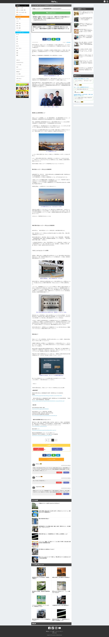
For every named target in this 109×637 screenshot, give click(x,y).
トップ (33, 5)
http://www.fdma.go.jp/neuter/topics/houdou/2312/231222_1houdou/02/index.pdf (48, 400)
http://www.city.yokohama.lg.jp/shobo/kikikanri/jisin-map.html (44, 430)
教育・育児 (18, 25)
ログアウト (18, 80)
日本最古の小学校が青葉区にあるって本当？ (81, 78)
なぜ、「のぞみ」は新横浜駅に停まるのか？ (81, 87)
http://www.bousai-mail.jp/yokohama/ (39, 426)
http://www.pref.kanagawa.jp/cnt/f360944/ (40, 408)
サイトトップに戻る (23, 5)
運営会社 (18, 71)
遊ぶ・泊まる (18, 48)
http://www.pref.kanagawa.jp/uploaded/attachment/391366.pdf (44, 415)
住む (17, 41)
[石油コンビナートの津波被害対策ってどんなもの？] (58, 39)
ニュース (19, 14)
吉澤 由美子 (69, 42)
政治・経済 (18, 18)
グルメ (17, 21)
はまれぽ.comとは (19, 62)
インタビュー (18, 30)
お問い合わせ (18, 78)
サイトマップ (18, 69)
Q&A (17, 67)
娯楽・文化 (18, 23)
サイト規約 (18, 73)
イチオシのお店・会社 (22, 12)
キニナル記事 (20, 7)
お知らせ (18, 60)
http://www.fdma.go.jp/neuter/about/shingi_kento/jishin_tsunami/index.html (47, 395)
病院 (17, 50)
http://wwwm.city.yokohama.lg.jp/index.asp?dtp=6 (42, 435)
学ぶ (17, 43)
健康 (17, 55)
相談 (17, 52)
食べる (17, 34)
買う (17, 36)
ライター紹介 (18, 64)
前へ (47, 440)
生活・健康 (36, 5)
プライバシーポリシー (20, 76)
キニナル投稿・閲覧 (21, 10)
